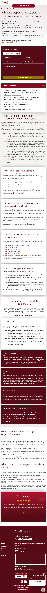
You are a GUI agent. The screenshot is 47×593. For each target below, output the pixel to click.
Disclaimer (22, 587)
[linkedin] (25, 581)
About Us (3, 553)
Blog (2, 550)
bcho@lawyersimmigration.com (26, 569)
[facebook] (22, 581)
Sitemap (18, 587)
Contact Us (3, 555)
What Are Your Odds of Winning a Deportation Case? (17, 107)
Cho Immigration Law (5, 8)
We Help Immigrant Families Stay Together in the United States (20, 90)
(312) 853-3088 (24, 6)
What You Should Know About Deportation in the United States (20, 92)
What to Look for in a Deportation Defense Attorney (17, 109)
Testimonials (3, 548)
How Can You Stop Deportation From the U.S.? (16, 104)
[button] (43, 2)
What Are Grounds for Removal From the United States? (18, 99)
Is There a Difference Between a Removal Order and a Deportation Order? (23, 97)
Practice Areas (12, 8)
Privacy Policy (27, 587)
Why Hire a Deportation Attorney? (12, 95)
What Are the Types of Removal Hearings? (15, 102)
